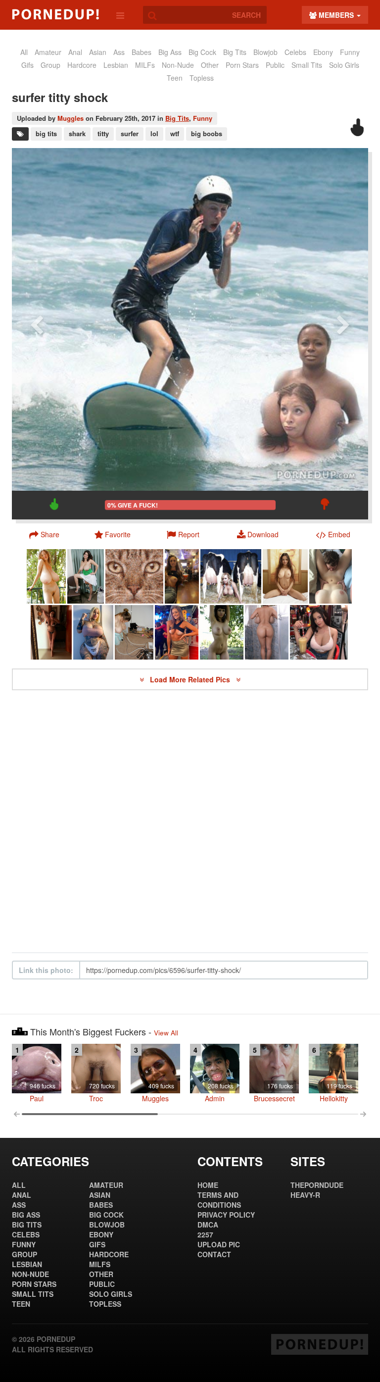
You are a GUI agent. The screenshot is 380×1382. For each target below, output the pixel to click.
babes (141, 52)
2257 (205, 1234)
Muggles (70, 118)
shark (77, 133)
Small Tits (306, 65)
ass (119, 52)
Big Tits (234, 52)
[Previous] (36, 333)
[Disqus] (190, 821)
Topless (202, 78)
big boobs (206, 133)
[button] (183, 534)
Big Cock (202, 52)
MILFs (145, 65)
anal (75, 52)
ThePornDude (316, 1185)
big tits (46, 133)
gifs (27, 65)
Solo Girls (344, 65)
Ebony (323, 52)
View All (166, 1032)
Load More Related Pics (191, 679)
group (50, 65)
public (275, 65)
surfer (130, 133)
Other (210, 65)
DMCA (207, 1224)
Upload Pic (218, 1244)
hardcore (81, 65)
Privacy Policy (226, 1215)
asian (97, 52)
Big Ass (170, 52)
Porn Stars (242, 65)
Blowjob (265, 52)
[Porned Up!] (55, 14)
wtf (174, 133)
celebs (295, 52)
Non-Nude (178, 65)
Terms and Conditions (219, 1200)
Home (207, 1185)
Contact (214, 1254)
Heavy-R (305, 1195)
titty (103, 133)
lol (154, 133)
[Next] (343, 333)
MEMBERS (336, 15)
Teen (175, 78)
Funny (202, 118)
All (24, 52)
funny (350, 52)
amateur (48, 52)
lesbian (115, 65)
